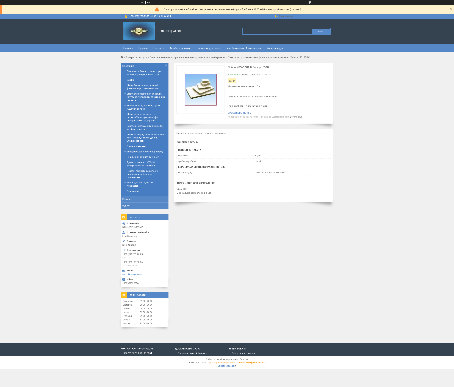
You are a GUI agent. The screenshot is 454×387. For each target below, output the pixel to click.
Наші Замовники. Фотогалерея (243, 48)
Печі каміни (133, 191)
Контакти (158, 48)
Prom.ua (244, 359)
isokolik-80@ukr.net (132, 274)
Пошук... (321, 31)
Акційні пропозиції (180, 48)
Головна (128, 48)
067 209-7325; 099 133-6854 (137, 353)
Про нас (143, 48)
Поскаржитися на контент (223, 362)
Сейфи (130, 80)
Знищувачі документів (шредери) (145, 151)
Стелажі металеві (136, 146)
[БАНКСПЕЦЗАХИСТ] (139, 31)
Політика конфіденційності (251, 362)
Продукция (128, 66)
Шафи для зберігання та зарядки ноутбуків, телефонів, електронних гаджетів (146, 96)
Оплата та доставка (208, 48)
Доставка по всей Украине (192, 353)
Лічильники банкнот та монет (143, 157)
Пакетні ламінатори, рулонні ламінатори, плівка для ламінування (187, 57)
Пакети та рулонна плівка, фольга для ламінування (258, 57)
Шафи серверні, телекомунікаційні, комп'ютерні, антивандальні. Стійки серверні (145, 137)
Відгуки (126, 205)
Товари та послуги (136, 57)
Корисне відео (275, 48)
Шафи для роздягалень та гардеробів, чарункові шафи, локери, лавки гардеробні (142, 117)
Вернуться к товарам (243, 353)
